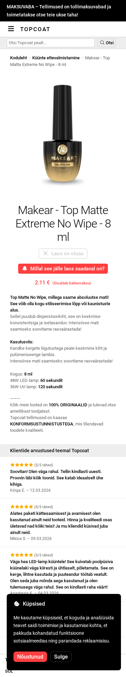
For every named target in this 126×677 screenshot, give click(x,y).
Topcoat (35, 29)
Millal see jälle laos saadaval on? (66, 269)
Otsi (109, 42)
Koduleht (18, 57)
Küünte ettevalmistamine (56, 57)
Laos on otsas (66, 254)
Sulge (61, 657)
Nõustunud (30, 657)
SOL (9, 671)
